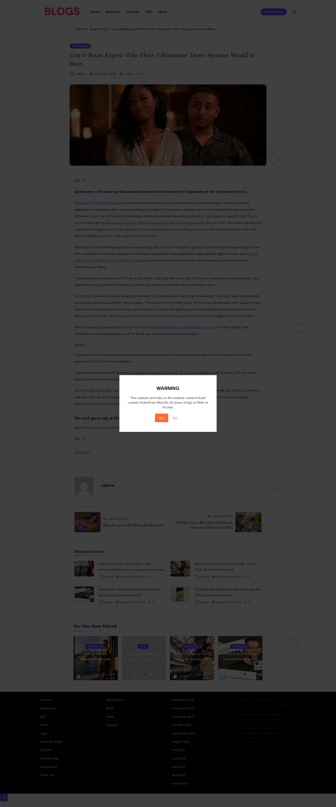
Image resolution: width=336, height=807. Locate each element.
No (175, 417)
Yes (161, 417)
